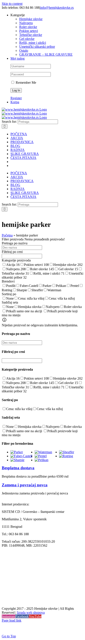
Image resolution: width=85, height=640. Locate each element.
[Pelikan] (41, 460)
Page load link (11, 620)
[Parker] (16, 452)
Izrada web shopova (31, 612)
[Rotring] (66, 456)
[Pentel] (41, 456)
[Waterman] (43, 452)
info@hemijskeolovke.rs (57, 7)
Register (16, 98)
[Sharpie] (17, 460)
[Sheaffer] (66, 452)
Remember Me (25, 82)
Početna (7, 235)
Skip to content (12, 3)
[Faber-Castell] (21, 456)
